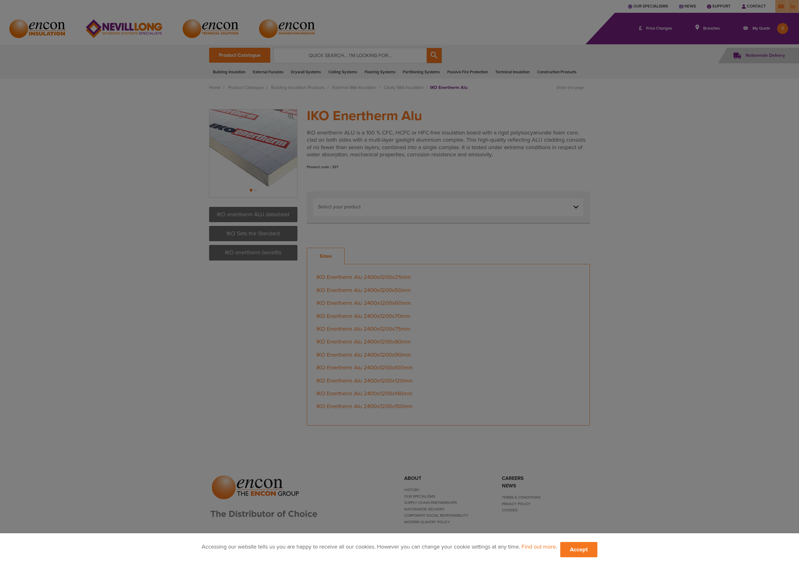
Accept (579, 549)
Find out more (539, 546)
